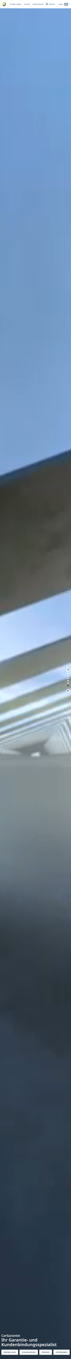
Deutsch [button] (52, 4)
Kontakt (27, 4)
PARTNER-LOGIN (10, 1352)
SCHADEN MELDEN (29, 1352)
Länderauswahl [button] (38, 4)
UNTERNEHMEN (61, 1352)
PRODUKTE (46, 1352)
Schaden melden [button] (15, 4)
